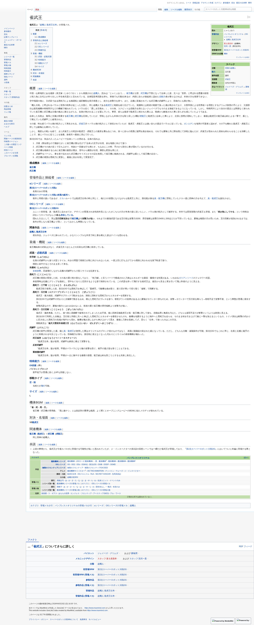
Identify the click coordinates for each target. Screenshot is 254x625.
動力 (213, 72)
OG (68, 464)
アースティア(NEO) (101, 493)
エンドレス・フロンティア (81, 493)
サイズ (33, 391)
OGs (78, 464)
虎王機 (78, 116)
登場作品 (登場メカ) (85, 596)
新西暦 (44, 493)
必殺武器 (42, 252)
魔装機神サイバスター (76, 471)
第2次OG (92, 464)
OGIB (100, 464)
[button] (198, 9)
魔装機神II (112, 461)
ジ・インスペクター (132, 471)
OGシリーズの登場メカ (101, 484)
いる (71, 215)
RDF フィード (245, 546)
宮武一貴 (227, 46)
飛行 (43, 386)
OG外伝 (85, 464)
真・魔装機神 (100, 461)
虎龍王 (143, 116)
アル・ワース (115, 493)
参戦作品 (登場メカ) (85, 585)
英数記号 (60, 480)
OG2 (73, 464)
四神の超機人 (230, 68)
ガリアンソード (186, 278)
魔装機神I (71, 461)
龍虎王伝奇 (71, 474)
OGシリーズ (36, 204)
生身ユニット (103, 480)
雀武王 (37, 546)
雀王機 (129, 93)
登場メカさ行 (46, 505)
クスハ (63, 198)
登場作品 (215, 34)
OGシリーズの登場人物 (101, 490)
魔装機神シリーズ (58, 461)
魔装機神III (122, 461)
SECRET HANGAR (103, 474)
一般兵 (108, 487)
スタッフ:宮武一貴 (138, 558)
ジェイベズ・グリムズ (234, 87)
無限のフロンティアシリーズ (53, 468)
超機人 (96, 93)
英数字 (59, 487)
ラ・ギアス (52, 493)
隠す (246, 458)
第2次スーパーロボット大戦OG (236, 50)
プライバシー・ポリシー (38, 619)
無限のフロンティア (75, 468)
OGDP (106, 464)
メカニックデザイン (85, 558)
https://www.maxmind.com (95, 608)
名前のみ (116, 487)
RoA (92, 474)
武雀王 (227, 79)
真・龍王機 (159, 198)
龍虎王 (109, 105)
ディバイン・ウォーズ (114, 471)
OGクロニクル (83, 474)
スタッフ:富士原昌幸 (107, 558)
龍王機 (70, 116)
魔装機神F (131, 461)
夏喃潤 (134, 553)
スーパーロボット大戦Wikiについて (64, 619)
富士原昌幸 (228, 43)
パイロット (89, 553)
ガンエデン (189, 123)
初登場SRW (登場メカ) (83, 574)
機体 (226, 54)
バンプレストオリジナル (233, 34)
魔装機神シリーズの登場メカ (68, 484)
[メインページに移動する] (13, 12)
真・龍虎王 (213, 198)
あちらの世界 (64, 493)
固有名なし (100, 487)
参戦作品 (90, 580)
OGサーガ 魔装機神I (84, 461)
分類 (92, 564)
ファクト (32, 539)
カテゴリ (84, 484)
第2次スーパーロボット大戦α (43, 188)
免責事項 (83, 619)
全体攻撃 (37, 271)
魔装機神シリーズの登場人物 (68, 490)
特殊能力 (35, 361)
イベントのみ (115, 480)
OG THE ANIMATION (95, 471)
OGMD (113, 464)
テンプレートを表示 (242, 57)
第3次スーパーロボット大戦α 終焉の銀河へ (50, 195)
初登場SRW (88, 569)
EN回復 (33, 365)
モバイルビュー (95, 619)
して (67, 215)
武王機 (144, 93)
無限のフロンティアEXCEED (96, 468)
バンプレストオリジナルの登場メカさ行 (73, 505)
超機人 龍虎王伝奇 (233, 40)
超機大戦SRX (72, 477)
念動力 (162, 96)
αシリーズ (35, 183)
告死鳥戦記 (116, 474)
